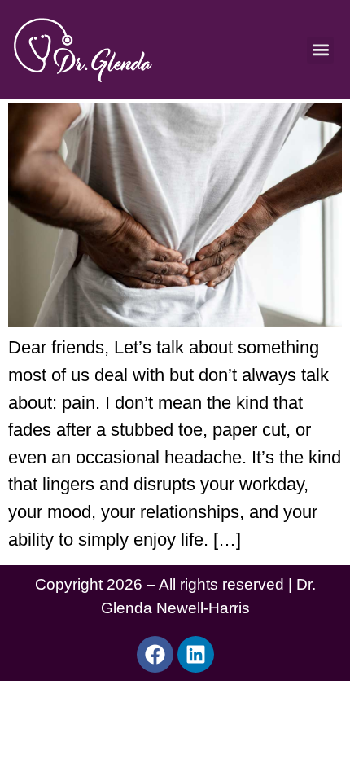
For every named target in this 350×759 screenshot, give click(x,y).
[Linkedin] (195, 654)
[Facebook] (155, 654)
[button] (320, 50)
